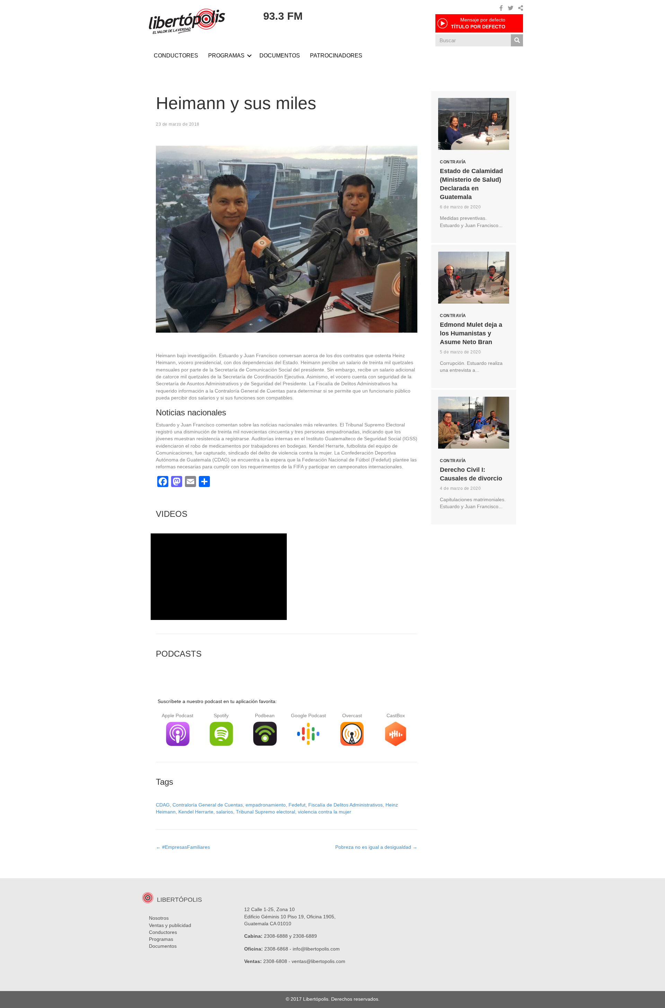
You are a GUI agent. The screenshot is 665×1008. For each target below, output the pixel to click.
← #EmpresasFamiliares (183, 847)
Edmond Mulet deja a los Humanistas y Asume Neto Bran (471, 333)
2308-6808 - (277, 961)
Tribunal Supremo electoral (265, 811)
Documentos (163, 946)
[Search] (517, 40)
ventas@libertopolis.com (318, 961)
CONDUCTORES (176, 55)
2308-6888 (276, 936)
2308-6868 (276, 949)
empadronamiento (266, 805)
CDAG (163, 805)
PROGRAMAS (226, 55)
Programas (161, 939)
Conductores (163, 932)
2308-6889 (305, 936)
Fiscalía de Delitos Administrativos (345, 805)
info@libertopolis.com (316, 949)
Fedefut (297, 805)
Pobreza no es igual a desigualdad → (376, 847)
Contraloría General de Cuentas (207, 805)
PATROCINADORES (336, 55)
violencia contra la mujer (324, 811)
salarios (224, 811)
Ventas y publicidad (170, 925)
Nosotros (159, 918)
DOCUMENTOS (279, 55)
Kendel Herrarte (195, 811)
